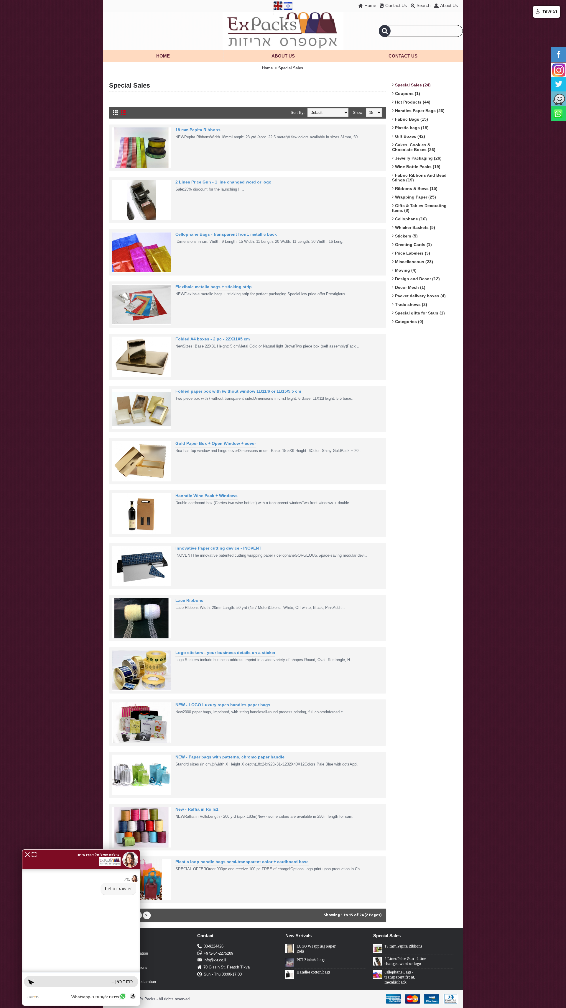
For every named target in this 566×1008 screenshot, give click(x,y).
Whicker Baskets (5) (415, 227)
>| (147, 915)
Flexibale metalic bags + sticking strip (213, 286)
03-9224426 (213, 946)
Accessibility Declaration (135, 981)
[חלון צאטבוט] (81, 927)
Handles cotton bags (313, 972)
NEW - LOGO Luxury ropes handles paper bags (222, 704)
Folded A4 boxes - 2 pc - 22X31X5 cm (212, 339)
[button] (27, 854)
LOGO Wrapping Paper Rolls (316, 948)
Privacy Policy (126, 960)
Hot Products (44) (412, 102)
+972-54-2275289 (218, 953)
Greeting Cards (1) (413, 244)
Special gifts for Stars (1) (420, 313)
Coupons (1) (407, 93)
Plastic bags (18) (412, 127)
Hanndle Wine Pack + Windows (206, 495)
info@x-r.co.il (215, 960)
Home (267, 68)
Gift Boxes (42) (410, 136)
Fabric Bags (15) (411, 119)
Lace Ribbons (189, 600)
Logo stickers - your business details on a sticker (225, 652)
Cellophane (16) (411, 219)
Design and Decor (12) (417, 278)
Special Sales (290, 68)
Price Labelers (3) (412, 253)
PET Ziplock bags (311, 960)
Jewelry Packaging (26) (418, 158)
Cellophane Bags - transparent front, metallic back (226, 234)
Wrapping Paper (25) (415, 197)
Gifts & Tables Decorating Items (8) (419, 208)
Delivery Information (131, 953)
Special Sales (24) (413, 85)
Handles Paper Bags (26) (420, 110)
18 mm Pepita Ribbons (198, 129)
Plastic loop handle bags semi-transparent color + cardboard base (242, 861)
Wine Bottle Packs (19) (417, 166)
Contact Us (123, 974)
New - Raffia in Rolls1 (196, 809)
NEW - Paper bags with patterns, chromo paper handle (229, 757)
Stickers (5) (406, 236)
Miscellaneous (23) (414, 261)
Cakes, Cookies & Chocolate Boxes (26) (413, 147)
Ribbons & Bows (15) (416, 188)
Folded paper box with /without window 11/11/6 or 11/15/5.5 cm (238, 391)
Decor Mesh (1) (410, 287)
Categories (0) (409, 321)
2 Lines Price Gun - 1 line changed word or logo (223, 182)
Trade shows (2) (411, 304)
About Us (122, 946)
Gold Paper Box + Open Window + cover (215, 443)
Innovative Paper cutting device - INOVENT (218, 548)
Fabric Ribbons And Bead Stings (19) (419, 177)
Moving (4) (406, 270)
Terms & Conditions (130, 967)
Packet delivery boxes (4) (420, 296)
